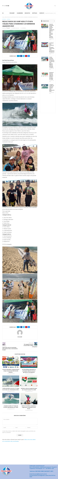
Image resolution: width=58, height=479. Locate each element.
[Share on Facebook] (21, 56)
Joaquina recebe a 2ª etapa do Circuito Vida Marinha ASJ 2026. (10, 406)
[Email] (8, 5)
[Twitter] (4, 5)
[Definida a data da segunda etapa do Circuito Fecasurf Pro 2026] (28, 381)
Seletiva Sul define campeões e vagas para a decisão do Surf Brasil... (29, 407)
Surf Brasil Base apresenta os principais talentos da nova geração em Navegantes (29, 371)
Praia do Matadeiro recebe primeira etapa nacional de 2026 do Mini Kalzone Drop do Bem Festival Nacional (51, 31)
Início (3, 17)
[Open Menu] (2, 13)
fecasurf (8, 28)
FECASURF (12, 13)
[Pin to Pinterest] (26, 56)
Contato (41, 13)
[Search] (55, 5)
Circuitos (27, 13)
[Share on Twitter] (23, 56)
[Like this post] (18, 56)
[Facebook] (2, 5)
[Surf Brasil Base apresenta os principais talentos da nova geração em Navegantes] (28, 362)
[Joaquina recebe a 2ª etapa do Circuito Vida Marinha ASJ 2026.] (10, 398)
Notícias (34, 13)
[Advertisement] (49, 104)
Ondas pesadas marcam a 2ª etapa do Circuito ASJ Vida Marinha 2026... (10, 389)
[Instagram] (5, 5)
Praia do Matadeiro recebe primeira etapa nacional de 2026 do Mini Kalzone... (10, 371)
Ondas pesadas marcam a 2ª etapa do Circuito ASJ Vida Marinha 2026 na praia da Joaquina (51, 62)
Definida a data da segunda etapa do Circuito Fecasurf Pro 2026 (29, 389)
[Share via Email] (29, 56)
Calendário (20, 13)
